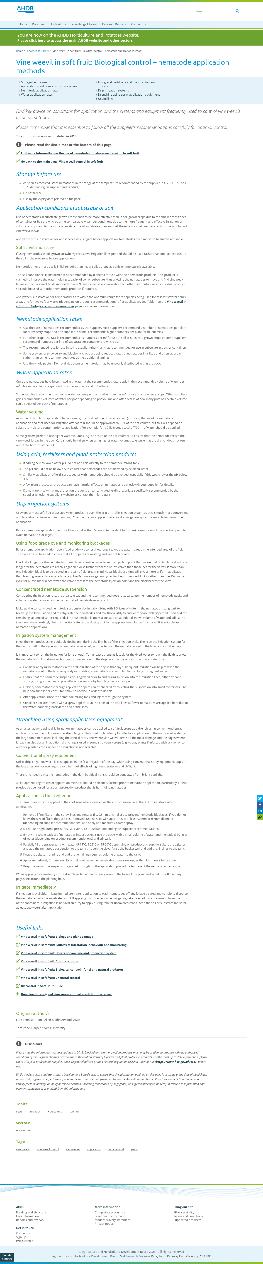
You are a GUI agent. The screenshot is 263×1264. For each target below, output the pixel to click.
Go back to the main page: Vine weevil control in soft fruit (62, 161)
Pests (19, 1111)
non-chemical (116, 1149)
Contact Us (138, 24)
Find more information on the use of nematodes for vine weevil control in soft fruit (80, 153)
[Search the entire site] (237, 11)
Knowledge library (38, 51)
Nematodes (73, 1149)
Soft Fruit (74, 1111)
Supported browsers (187, 1220)
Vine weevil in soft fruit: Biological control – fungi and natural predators (72, 969)
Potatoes (38, 24)
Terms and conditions (188, 1216)
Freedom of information (111, 1216)
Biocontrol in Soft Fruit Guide (42, 986)
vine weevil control (48, 1149)
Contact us (23, 1233)
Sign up (21, 1237)
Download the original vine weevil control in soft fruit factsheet (66, 994)
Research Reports (114, 24)
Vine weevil (23, 1149)
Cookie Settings (7, 1257)
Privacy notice (104, 1224)
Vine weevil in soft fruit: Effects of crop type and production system (68, 953)
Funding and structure (31, 1212)
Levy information (27, 1216)
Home (23, 24)
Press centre (24, 1241)
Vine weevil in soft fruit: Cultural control (50, 961)
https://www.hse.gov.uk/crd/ (176, 1062)
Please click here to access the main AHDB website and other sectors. (75, 40)
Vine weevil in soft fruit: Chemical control (50, 978)
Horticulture (58, 24)
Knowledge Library (84, 24)
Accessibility (186, 1212)
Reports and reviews (30, 1220)
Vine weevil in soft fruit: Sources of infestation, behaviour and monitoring (73, 945)
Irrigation (35, 1111)
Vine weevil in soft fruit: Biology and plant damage (57, 937)
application (94, 1149)
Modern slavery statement (112, 1220)
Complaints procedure (110, 1212)
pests (134, 1149)
